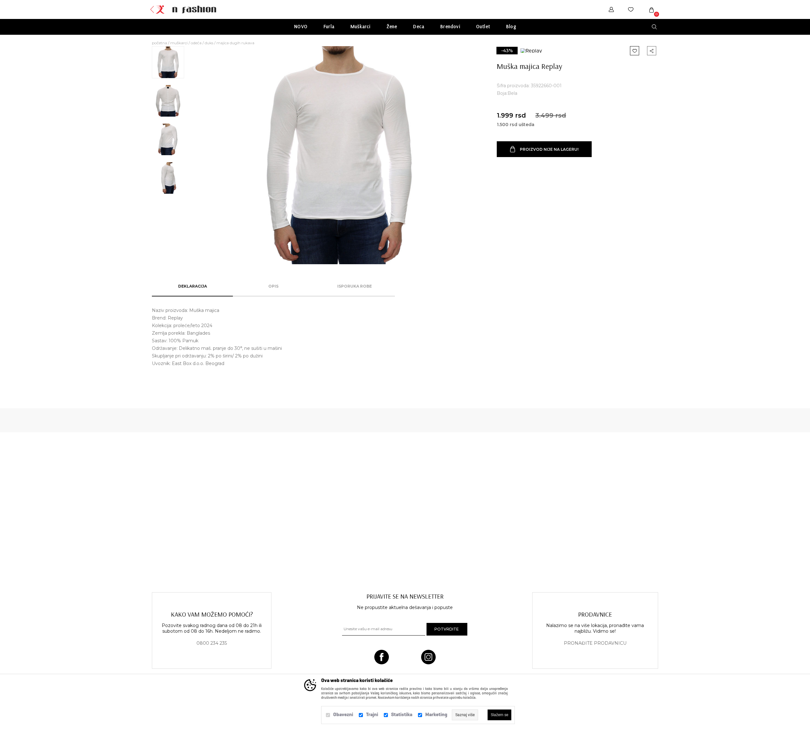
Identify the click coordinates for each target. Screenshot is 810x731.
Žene (392, 26)
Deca (418, 26)
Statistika (401, 714)
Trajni (372, 714)
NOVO (301, 26)
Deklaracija (192, 286)
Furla (328, 26)
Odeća (196, 42)
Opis (273, 286)
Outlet (483, 26)
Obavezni (343, 714)
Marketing (436, 714)
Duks (209, 42)
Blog (511, 26)
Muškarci (360, 26)
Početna (159, 42)
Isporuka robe (354, 286)
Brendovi (450, 26)
